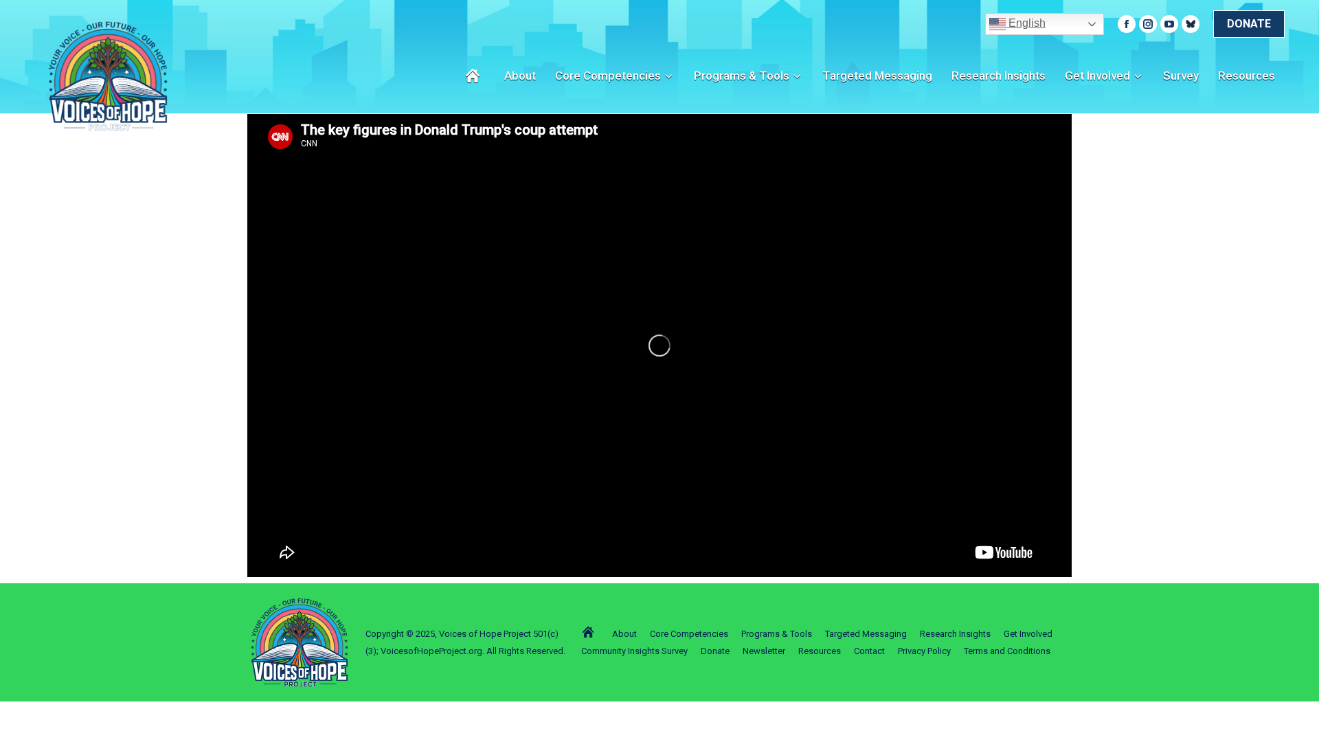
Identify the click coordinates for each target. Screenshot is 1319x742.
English (1026, 23)
